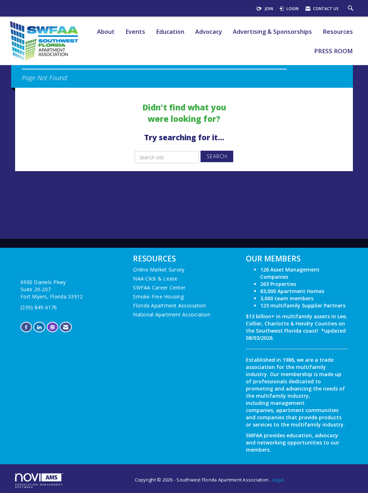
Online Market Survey (158, 269)
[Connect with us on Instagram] (52, 327)
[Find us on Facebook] (26, 327)
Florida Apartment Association (169, 305)
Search (217, 156)
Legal (278, 480)
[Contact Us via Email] (66, 327)
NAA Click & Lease (155, 278)
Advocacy (208, 32)
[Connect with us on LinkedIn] (39, 327)
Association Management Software (39, 485)
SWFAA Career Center (159, 287)
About (106, 32)
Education (170, 32)
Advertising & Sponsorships (272, 32)
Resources (338, 32)
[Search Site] (351, 8)
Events (135, 32)
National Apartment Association (171, 314)
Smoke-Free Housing (158, 296)
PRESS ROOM (333, 51)
